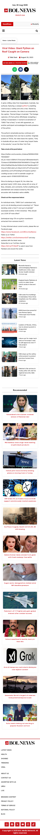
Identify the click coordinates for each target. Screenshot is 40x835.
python (25, 106)
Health (4, 754)
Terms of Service (8, 805)
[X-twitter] (17, 824)
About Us (5, 773)
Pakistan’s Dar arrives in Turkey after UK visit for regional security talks (27, 371)
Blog (3, 814)
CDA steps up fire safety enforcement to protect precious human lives (27, 356)
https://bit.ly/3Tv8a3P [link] (9, 246)
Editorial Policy (8, 810)
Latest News (11, 40)
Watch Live (20, 15)
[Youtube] (23, 824)
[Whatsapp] (7, 824)
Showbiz (4, 758)
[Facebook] (12, 824)
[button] (14, 69)
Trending (5, 763)
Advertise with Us (8, 782)
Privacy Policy (7, 801)
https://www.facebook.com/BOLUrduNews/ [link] (18, 232)
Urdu (3, 786)
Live (2, 790)
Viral (3, 767)
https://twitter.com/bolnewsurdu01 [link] (15, 237)
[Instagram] (28, 824)
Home (4, 40)
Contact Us (6, 778)
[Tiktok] (33, 824)
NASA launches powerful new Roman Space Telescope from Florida (27, 312)
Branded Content (8, 797)
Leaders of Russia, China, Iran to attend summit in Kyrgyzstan (28, 327)
